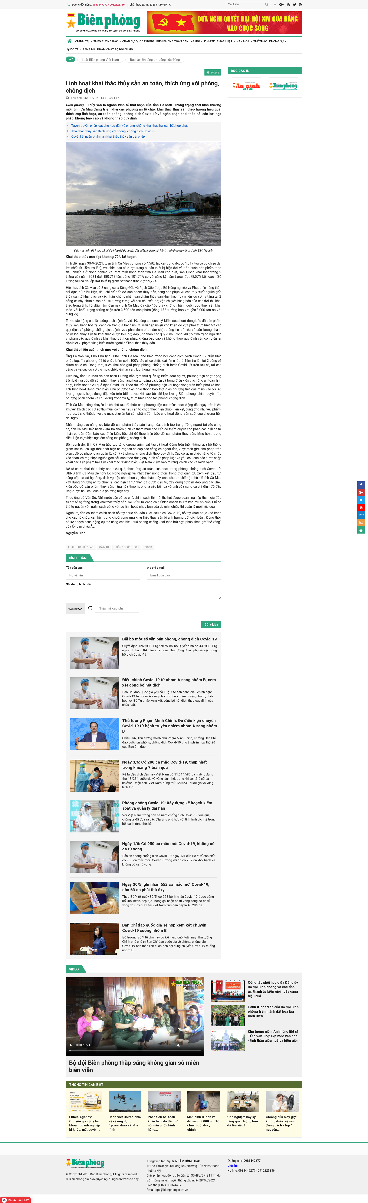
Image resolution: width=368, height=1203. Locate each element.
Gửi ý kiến (211, 624)
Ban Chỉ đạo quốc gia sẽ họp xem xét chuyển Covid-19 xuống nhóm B (164, 928)
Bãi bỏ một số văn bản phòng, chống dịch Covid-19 (169, 639)
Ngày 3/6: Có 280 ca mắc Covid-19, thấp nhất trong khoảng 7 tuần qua (164, 765)
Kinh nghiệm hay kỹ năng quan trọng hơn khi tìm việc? (242, 1121)
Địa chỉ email (156, 567)
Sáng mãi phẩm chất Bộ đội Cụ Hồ (108, 49)
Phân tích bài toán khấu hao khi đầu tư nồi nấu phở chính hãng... (162, 1123)
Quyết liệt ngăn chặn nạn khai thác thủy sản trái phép (108, 136)
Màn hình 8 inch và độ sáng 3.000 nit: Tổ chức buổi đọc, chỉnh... (203, 1123)
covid (148, 547)
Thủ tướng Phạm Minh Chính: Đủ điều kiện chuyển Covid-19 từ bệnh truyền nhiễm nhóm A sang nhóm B (169, 726)
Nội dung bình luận (79, 584)
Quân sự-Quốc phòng (138, 41)
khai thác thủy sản (80, 547)
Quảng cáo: (244, 1160)
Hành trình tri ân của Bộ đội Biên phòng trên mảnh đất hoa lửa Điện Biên (273, 1011)
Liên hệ (233, 1165)
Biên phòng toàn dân (172, 41)
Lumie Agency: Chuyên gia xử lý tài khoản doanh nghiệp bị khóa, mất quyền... (84, 1123)
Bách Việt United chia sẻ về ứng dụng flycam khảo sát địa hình (125, 1123)
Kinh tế (209, 41)
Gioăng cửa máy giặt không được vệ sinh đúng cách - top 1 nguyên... (281, 1123)
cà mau (104, 547)
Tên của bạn (74, 567)
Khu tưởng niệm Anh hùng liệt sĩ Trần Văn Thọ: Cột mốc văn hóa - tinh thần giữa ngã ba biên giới (273, 1036)
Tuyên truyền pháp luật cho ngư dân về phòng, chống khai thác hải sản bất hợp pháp (129, 126)
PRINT (215, 72)
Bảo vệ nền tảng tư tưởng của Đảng (155, 60)
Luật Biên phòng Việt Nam (100, 60)
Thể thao (260, 41)
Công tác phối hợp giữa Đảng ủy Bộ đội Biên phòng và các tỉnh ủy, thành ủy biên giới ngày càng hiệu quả (273, 989)
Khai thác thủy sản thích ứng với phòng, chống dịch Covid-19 (114, 131)
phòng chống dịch (127, 547)
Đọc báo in (240, 71)
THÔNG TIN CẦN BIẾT (86, 1085)
